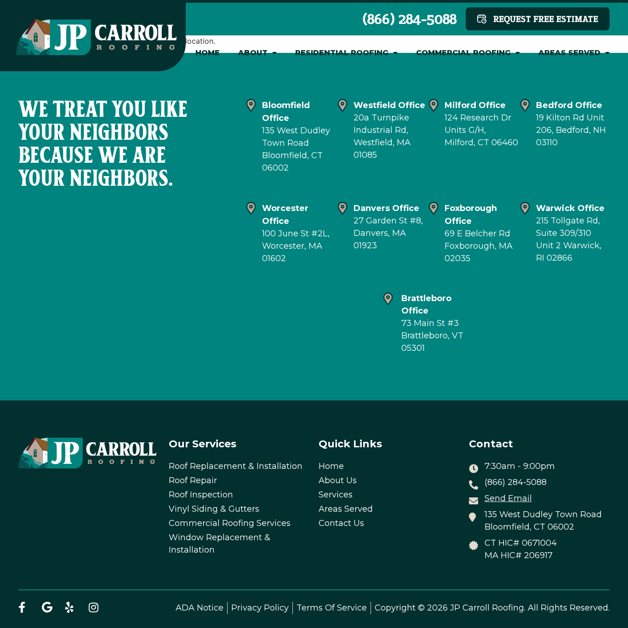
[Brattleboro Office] (388, 298)
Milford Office (475, 105)
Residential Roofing (341, 52)
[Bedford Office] (525, 105)
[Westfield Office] (342, 105)
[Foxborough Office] (433, 208)
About (253, 52)
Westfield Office (389, 105)
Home (207, 52)
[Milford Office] (433, 105)
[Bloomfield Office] (251, 105)
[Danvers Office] (342, 208)
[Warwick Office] (525, 208)
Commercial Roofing (463, 52)
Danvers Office (386, 208)
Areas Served (569, 52)
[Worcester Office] (251, 208)
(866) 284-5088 (410, 19)
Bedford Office (569, 105)
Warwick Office (570, 208)
